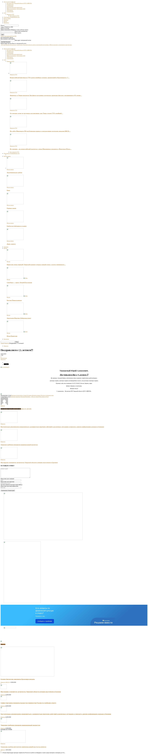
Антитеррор (10, 6)
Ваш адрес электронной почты (23, 40)
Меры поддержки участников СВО (16, 8)
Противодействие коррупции (14, 7)
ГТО (5, 13)
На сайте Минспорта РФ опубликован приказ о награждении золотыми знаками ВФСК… (40, 131)
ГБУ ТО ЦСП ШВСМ (9, 2)
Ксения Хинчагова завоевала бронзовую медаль (18, 679)
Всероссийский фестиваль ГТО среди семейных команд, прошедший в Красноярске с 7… (40, 77)
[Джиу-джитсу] (15, 239)
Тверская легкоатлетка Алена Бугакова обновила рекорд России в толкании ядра (32, 395)
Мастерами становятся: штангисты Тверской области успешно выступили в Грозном (29, 462)
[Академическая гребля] (15, 168)
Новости (6, 346)
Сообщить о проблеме (45, 621)
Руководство (10, 4)
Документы (10, 10)
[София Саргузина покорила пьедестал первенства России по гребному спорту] (4, 699)
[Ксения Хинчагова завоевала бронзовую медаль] (27, 676)
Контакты (6, 22)
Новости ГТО (10, 14)
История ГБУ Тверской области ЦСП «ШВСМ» (19, 3)
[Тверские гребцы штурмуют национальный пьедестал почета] (13, 742)
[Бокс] (15, 186)
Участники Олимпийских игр (12, 17)
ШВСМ (3, 406)
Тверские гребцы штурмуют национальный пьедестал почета (23, 747)
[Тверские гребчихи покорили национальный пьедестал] (9, 440)
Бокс (8, 190)
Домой (2, 343)
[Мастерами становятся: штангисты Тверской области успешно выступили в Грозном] (9, 458)
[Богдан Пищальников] (17, 296)
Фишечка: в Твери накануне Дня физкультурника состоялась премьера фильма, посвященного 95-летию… (46, 95)
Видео (5, 21)
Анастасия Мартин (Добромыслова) (19, 318)
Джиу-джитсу (11, 244)
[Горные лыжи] (15, 203)
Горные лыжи (11, 208)
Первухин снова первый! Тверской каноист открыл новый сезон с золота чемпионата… (36, 264)
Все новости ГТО (14, 15)
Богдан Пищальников (14, 300)
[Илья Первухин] (17, 331)
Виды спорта (7, 18)
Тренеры (6, 20)
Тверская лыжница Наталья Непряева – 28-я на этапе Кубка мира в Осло (29, 396)
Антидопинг (10, 11)
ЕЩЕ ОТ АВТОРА (26, 409)
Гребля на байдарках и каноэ (17, 226)
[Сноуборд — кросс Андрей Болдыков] (17, 278)
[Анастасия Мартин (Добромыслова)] (17, 314)
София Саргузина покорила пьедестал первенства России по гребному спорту (28, 703)
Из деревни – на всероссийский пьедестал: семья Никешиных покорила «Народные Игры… (41, 149)
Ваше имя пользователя (21, 31)
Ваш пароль (18, 33)
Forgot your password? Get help (8, 36)
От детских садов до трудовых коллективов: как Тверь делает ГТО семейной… (36, 113)
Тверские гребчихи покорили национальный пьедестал (19, 445)
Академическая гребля (14, 172)
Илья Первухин (12, 336)
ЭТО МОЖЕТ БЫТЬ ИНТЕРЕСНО (11, 409)
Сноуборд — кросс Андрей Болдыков (19, 282)
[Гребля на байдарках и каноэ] (15, 221)
